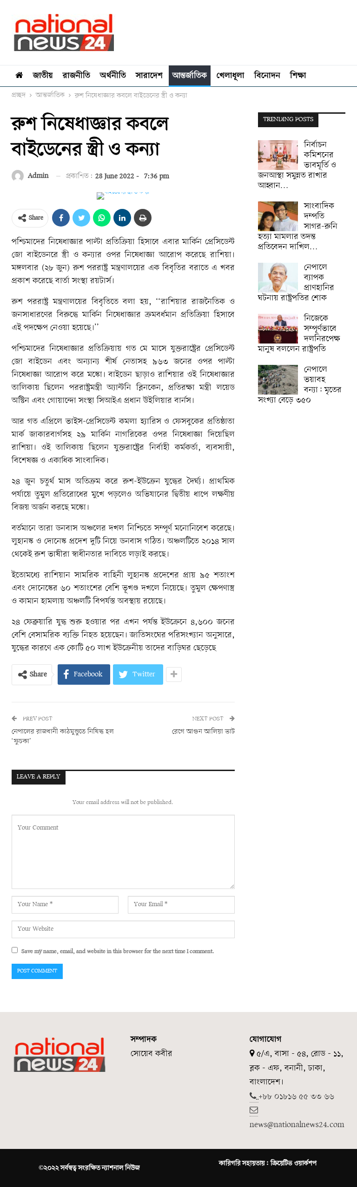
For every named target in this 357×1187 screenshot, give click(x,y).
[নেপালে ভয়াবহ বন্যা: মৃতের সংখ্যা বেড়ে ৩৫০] (278, 380)
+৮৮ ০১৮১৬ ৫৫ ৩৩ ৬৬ (296, 1096)
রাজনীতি (76, 76)
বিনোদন (267, 76)
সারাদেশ (149, 76)
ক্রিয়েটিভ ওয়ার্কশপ (294, 1163)
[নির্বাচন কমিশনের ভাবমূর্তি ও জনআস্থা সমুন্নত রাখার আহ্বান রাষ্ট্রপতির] (278, 155)
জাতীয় (43, 76)
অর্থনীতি (113, 76)
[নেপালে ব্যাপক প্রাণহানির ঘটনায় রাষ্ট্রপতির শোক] (278, 277)
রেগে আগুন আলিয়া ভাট (203, 731)
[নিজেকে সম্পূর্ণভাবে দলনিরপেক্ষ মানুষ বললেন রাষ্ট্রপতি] (278, 329)
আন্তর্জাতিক (189, 76)
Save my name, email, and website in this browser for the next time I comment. (117, 951)
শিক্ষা (298, 76)
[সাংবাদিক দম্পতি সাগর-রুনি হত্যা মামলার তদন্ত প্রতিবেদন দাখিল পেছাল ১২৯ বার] (278, 216)
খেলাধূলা (231, 76)
